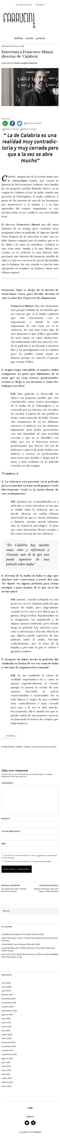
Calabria (27, 747)
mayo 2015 (6, 1070)
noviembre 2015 (9, 1046)
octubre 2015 (7, 1050)
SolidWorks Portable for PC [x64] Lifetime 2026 (23, 934)
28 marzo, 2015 (18, 46)
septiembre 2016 (9, 1011)
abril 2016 (6, 1030)
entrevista (36, 747)
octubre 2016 (7, 1007)
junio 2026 (6, 987)
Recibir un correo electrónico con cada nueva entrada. (28, 861)
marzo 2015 (7, 1078)
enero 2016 (6, 1038)
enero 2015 (6, 1086)
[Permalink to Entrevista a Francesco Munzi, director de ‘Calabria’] (30, 105)
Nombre (6, 818)
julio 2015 (6, 1062)
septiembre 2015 (9, 1054)
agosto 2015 (7, 1058)
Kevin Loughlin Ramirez (26, 63)
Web (4, 844)
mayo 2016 (6, 1026)
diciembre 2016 (8, 999)
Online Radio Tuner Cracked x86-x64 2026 (21, 944)
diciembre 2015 (8, 1042)
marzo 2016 (7, 1034)
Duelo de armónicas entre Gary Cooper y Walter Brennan (46, 888)
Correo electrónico (11, 831)
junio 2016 (6, 1022)
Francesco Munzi (49, 747)
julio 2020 (6, 991)
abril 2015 (6, 1074)
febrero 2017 (7, 995)
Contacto (40, 5)
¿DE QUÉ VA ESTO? (24, 5)
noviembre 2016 (9, 1003)
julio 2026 (6, 983)
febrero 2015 (7, 1082)
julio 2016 (6, 1018)
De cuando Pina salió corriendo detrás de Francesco (14, 888)
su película (28, 232)
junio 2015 (6, 1066)
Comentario (8, 783)
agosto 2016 (7, 1014)
